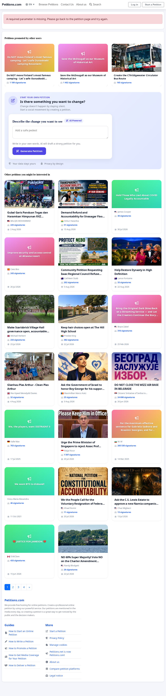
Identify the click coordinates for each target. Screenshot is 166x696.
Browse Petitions (48, 4)
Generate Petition (31, 151)
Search (97, 4)
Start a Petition (153, 4)
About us (81, 4)
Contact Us (67, 4)
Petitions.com (11, 4)
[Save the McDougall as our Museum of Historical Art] (83, 65)
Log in (134, 4)
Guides (9, 625)
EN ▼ (32, 4)
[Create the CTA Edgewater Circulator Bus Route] (136, 65)
